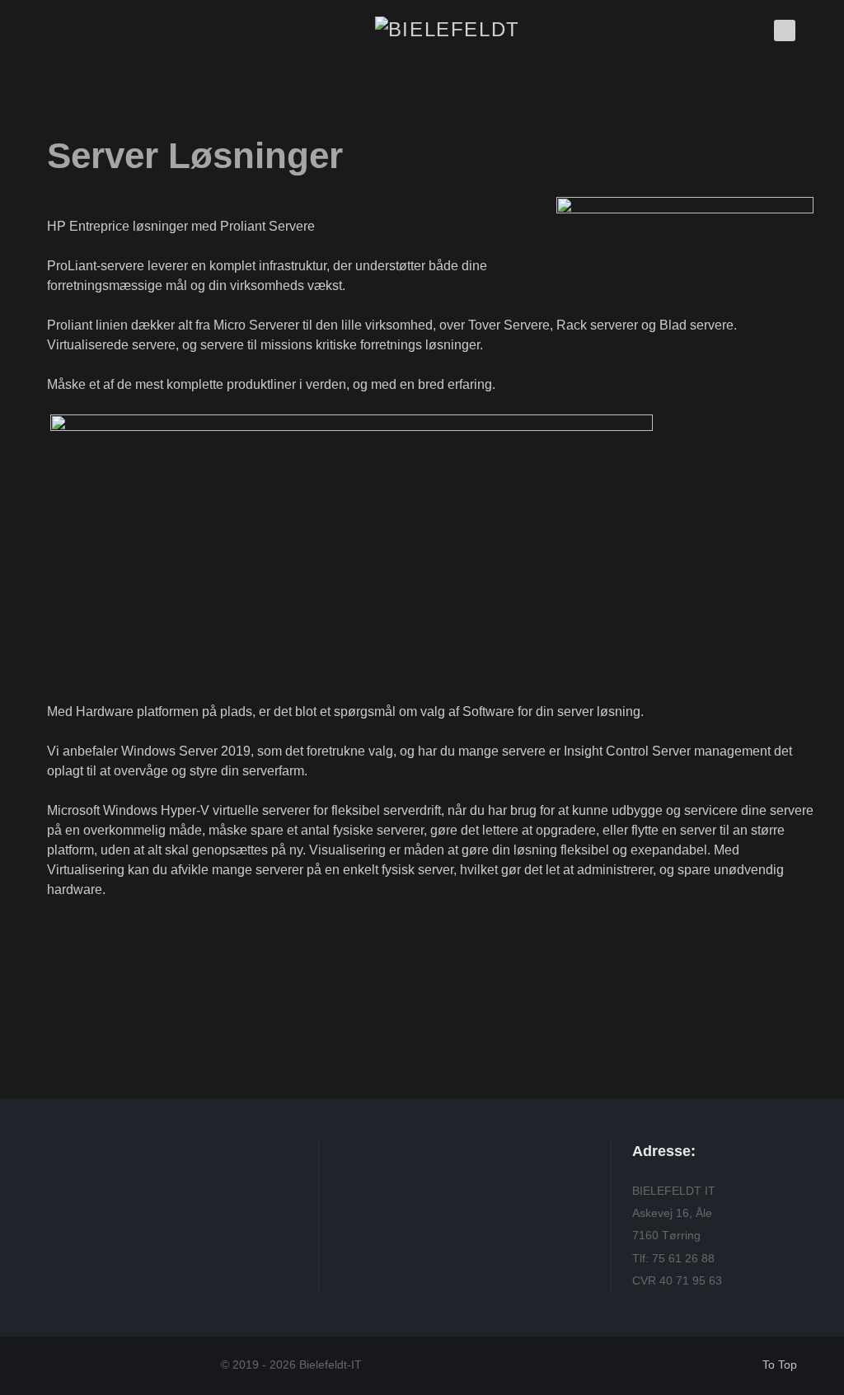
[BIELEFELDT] (447, 27)
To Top (779, 1365)
